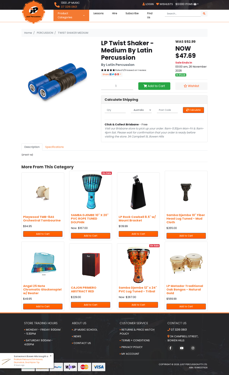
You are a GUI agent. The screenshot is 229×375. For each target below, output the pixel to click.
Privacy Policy (131, 347)
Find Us (149, 15)
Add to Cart (156, 86)
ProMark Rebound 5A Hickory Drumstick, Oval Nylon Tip (28, 361)
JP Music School (85, 330)
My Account (130, 354)
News (77, 336)
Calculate (195, 110)
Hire (114, 13)
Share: (106, 74)
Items (184, 4)
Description (32, 147)
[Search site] (204, 14)
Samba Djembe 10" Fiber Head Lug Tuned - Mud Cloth (185, 218)
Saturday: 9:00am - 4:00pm (38, 342)
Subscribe (132, 13)
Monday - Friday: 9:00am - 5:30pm (42, 332)
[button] (191, 86)
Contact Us (82, 343)
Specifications (54, 147)
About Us (79, 323)
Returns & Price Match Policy (137, 332)
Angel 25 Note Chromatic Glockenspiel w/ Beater (42, 289)
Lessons (98, 13)
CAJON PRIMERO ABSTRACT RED (83, 289)
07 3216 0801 (178, 330)
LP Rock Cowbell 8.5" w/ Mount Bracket (137, 219)
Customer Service (134, 323)
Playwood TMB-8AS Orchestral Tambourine (42, 219)
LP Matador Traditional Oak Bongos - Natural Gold (184, 289)
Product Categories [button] (65, 15)
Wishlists (166, 4)
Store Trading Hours (41, 323)
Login (149, 4)
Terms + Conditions (135, 340)
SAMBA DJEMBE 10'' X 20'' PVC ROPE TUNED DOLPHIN (89, 218)
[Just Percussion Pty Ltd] (33, 12)
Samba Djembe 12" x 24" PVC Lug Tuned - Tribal (138, 289)
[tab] (31, 147)
